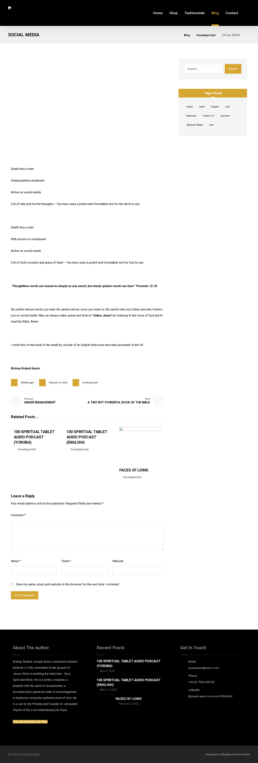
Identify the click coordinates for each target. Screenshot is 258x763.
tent (211, 125)
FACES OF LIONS (129, 699)
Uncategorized (90, 382)
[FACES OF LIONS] (104, 703)
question (225, 116)
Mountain (191, 116)
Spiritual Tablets (195, 125)
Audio (190, 106)
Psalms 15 (208, 116)
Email (66, 561)
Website (118, 561)
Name (16, 561)
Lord (227, 106)
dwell (202, 106)
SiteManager (27, 382)
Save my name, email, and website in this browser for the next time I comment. (68, 584)
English (215, 106)
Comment (18, 515)
